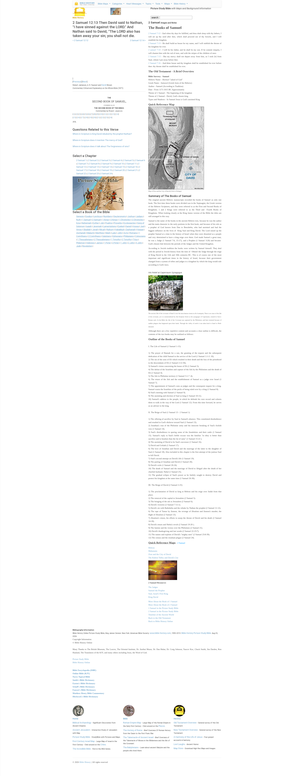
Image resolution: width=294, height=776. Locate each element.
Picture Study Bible (81, 737)
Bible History (85, 762)
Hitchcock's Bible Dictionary (85, 696)
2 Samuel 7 (82, 163)
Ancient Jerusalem (81, 730)
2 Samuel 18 (93, 170)
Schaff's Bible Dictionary (84, 687)
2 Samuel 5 (128, 160)
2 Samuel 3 (105, 160)
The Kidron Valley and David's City (163, 557)
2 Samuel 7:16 (154, 63)
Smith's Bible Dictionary (83, 680)
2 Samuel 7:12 (154, 33)
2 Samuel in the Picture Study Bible (163, 611)
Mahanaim (152, 551)
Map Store (178, 748)
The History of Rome (132, 730)
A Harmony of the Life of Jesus (188, 737)
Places (162, 726)
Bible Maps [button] (103, 3)
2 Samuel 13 (93, 167)
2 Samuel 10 (118, 163)
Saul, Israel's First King (158, 594)
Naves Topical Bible (81, 677)
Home (75, 718)
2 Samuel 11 (131, 163)
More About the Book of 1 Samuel (162, 601)
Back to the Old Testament (159, 618)
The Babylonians (131, 747)
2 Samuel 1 (81, 160)
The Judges (153, 587)
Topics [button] (149, 3)
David (103, 85)
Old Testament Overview (185, 722)
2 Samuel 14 (106, 167)
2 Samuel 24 (106, 173)
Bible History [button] (180, 3)
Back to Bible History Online (160, 621)
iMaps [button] (167, 3)
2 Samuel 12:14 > (138, 40)
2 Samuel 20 (119, 170)
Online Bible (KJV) (81, 673)
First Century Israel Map (84, 741)
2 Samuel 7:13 (154, 43)
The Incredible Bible (82, 749)
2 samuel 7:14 (154, 50)
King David (153, 597)
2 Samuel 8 (94, 163)
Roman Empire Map (132, 722)
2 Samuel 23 (93, 173)
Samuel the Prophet (156, 590)
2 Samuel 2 (93, 160)
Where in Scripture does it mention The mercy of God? (98, 140)
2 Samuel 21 (131, 170)
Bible (125, 718)
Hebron (151, 548)
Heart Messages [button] (134, 3)
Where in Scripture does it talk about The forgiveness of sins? (101, 146)
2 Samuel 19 (106, 170)
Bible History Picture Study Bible (196, 633)
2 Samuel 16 (131, 167)
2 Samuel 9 (106, 163)
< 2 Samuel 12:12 (80, 40)
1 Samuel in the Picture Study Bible (163, 608)
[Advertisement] (109, 58)
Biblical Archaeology (82, 722)
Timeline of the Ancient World (161, 615)
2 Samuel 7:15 (154, 56)
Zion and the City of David (159, 554)
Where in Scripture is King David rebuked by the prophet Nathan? (102, 134)
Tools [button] (158, 3)
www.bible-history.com (160, 633)
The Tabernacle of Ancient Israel (138, 737)
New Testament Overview (186, 730)
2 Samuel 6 (140, 160)
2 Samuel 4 (116, 160)
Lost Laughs (179, 744)
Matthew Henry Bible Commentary (88, 693)
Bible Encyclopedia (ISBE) (84, 670)
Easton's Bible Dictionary (84, 683)
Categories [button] (117, 3)
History (177, 718)
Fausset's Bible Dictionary (84, 690)
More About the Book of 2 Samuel (162, 605)
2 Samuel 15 (119, 167)
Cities (103, 744)
